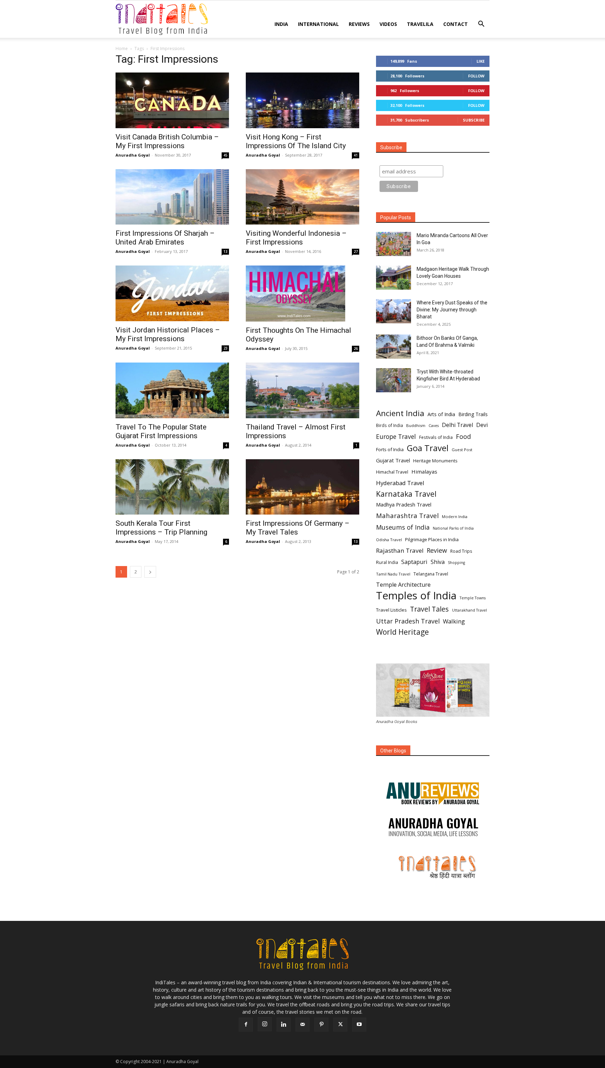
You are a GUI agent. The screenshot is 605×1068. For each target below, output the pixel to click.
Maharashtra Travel (407, 515)
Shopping (456, 562)
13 (225, 251)
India (281, 24)
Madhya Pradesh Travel (403, 504)
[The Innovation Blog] (432, 827)
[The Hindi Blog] (432, 867)
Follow (476, 75)
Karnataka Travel (406, 493)
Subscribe (474, 120)
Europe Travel (396, 436)
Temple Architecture (403, 584)
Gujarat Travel (393, 460)
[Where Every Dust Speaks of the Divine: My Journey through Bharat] (393, 311)
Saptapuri (414, 562)
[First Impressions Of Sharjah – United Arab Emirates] (172, 197)
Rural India (387, 562)
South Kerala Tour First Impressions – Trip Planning (161, 527)
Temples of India (416, 595)
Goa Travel (427, 448)
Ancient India (400, 413)
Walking (454, 621)
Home (122, 48)
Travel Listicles (391, 610)
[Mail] (302, 1025)
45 (225, 155)
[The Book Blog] (432, 786)
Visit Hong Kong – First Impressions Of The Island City (296, 141)
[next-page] (150, 572)
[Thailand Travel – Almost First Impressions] (302, 390)
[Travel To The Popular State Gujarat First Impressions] (172, 390)
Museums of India (403, 527)
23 (225, 348)
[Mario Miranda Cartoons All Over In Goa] (393, 244)
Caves (434, 425)
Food (463, 436)
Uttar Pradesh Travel (408, 621)
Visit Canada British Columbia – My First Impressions (167, 141)
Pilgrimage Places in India (432, 539)
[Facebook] (246, 1025)
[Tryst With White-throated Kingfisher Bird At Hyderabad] (393, 380)
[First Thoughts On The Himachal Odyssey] (302, 294)
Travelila (420, 24)
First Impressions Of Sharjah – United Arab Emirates (165, 237)
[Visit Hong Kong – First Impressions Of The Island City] (302, 100)
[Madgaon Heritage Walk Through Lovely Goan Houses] (393, 278)
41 (356, 155)
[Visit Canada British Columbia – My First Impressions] (172, 100)
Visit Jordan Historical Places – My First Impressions (168, 334)
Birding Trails (473, 414)
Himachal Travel (392, 472)
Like (481, 61)
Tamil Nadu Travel (393, 574)
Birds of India (389, 425)
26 (356, 348)
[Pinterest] (321, 1025)
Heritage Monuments (435, 461)
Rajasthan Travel (400, 550)
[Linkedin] (284, 1025)
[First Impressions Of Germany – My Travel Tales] (302, 487)
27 (356, 251)
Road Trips (461, 551)
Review (437, 550)
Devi (482, 425)
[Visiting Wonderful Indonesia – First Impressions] (302, 197)
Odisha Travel (389, 539)
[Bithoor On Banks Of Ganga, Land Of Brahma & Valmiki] (393, 347)
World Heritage (402, 632)
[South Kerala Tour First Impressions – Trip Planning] (172, 487)
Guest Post (462, 449)
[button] (481, 24)
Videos (388, 24)
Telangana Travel (430, 574)
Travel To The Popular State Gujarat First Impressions (161, 431)
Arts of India (441, 414)
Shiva (438, 562)
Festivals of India (436, 437)
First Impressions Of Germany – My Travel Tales (297, 527)
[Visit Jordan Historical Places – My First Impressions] (172, 293)
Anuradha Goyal (133, 155)
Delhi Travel (457, 425)
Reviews (359, 24)
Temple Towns (473, 597)
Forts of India (390, 449)
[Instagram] (265, 1024)
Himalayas (424, 471)
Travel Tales (429, 609)
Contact (455, 24)
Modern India (454, 516)
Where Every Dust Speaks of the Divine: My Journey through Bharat (452, 309)
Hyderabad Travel (400, 483)
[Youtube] (359, 1025)
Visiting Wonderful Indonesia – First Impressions (296, 237)
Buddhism (415, 425)
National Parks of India (453, 528)
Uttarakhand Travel (469, 610)
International (318, 24)
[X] (340, 1025)
